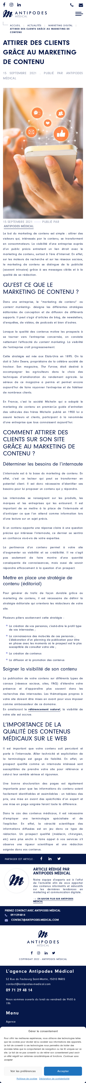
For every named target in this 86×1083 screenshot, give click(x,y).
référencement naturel (44, 709)
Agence (11, 1021)
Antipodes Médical (19, 226)
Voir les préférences (23, 1071)
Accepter (63, 1071)
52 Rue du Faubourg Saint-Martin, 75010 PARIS (35, 979)
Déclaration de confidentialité (54, 1079)
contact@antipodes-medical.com (35, 920)
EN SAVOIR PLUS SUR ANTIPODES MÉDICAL (53, 900)
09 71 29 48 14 (19, 990)
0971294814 (18, 915)
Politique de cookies (27, 1079)
